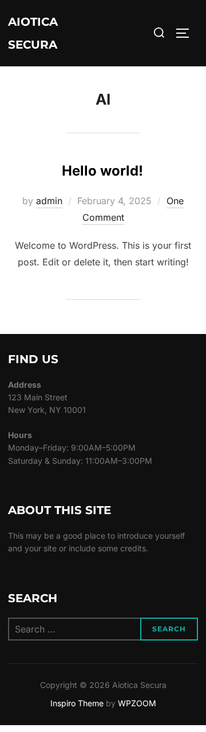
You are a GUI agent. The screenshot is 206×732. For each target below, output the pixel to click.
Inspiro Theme (77, 703)
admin (49, 200)
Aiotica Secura (33, 33)
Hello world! (102, 170)
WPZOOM (137, 703)
